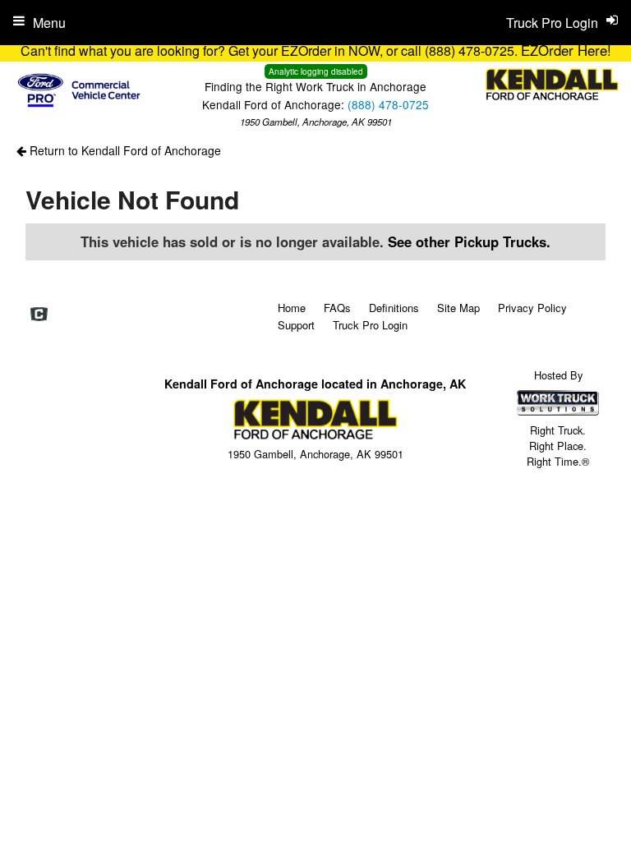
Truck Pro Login (370, 325)
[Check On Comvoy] (39, 314)
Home (292, 307)
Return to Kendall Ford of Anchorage (123, 150)
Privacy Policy (532, 307)
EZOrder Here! (566, 50)
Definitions (394, 307)
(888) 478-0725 (388, 104)
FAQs (337, 307)
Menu (49, 22)
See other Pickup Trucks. (469, 241)
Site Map (458, 307)
